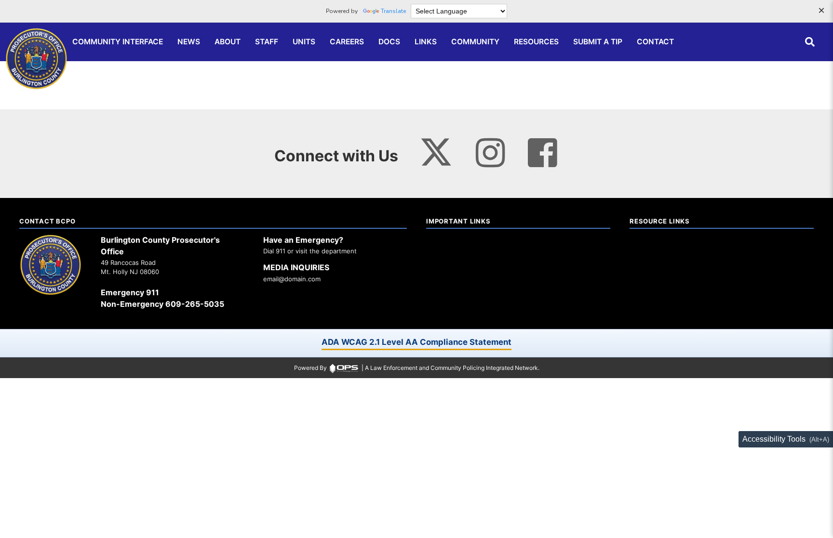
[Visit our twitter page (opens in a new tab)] (436, 148)
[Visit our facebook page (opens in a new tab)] (542, 152)
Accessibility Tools (774, 439)
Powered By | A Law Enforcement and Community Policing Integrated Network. (416, 367)
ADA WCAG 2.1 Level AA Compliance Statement (416, 342)
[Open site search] (809, 41)
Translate (393, 11)
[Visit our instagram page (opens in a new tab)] (490, 152)
